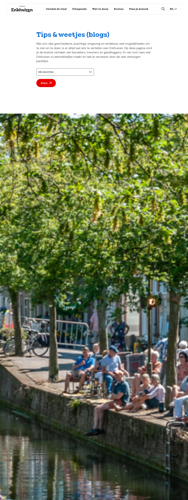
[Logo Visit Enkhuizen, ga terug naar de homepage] (22, 8)
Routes (119, 8)
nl (172, 8)
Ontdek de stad (56, 8)
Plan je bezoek (138, 8)
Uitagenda (79, 8)
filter (44, 83)
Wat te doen (100, 8)
